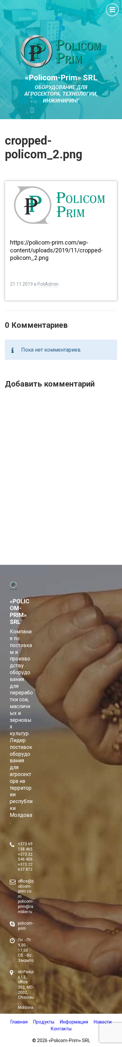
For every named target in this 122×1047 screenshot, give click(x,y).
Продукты (43, 1021)
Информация (74, 1021)
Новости (103, 1021)
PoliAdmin (48, 284)
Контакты (61, 1028)
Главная (19, 1021)
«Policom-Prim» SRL (61, 77)
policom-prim (25, 926)
